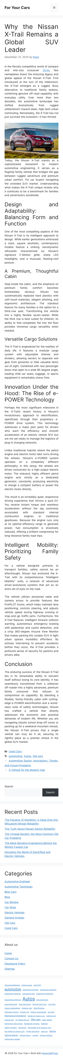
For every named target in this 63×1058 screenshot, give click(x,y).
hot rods (51, 1012)
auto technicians (11, 1004)
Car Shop (10, 907)
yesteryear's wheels (12, 1039)
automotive (15, 756)
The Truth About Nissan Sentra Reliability (30, 828)
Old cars (38, 756)
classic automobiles (12, 1008)
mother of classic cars (36, 1016)
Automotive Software (13, 994)
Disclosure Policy (15, 963)
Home (8, 953)
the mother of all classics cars (39, 1028)
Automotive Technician (19, 886)
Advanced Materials (12, 985)
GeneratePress (50, 1053)
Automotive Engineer (17, 881)
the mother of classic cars (15, 1031)
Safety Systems (11, 1028)
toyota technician (32, 1031)
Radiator (44, 1024)
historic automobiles (38, 1012)
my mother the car (22, 1020)
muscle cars (9, 1020)
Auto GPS (37, 985)
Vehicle (52, 1031)
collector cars (27, 1008)
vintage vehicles (46, 1035)
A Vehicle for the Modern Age (27, 770)
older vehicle (47, 1020)
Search (9, 786)
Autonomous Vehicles (13, 1000)
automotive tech (28, 994)
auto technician (42, 1000)
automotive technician (44, 994)
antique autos (27, 985)
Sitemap (10, 968)
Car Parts (52, 1004)
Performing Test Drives (13, 1024)
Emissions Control (12, 1012)
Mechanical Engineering (15, 1016)
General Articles (14, 917)
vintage (35, 1035)
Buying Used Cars (40, 1004)
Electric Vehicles (14, 912)
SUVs (46, 70)
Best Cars (11, 891)
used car (44, 1031)
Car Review (12, 902)
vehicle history (25, 1035)
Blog (7, 897)
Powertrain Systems (32, 1024)
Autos (27, 756)
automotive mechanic (48, 990)
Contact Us (11, 958)
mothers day (51, 1016)
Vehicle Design (11, 1035)
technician (22, 1028)
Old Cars (10, 922)
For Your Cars (17, 7)
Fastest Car (24, 1012)
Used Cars (15, 751)
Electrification (39, 1008)
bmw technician (25, 1004)
